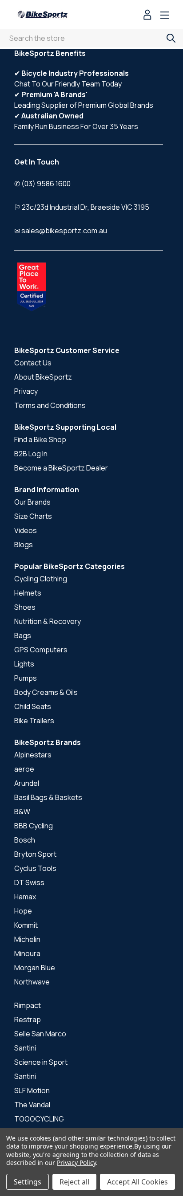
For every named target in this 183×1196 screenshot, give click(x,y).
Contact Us (33, 363)
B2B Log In (31, 454)
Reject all (74, 1182)
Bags (22, 635)
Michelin (27, 939)
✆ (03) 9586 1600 (42, 183)
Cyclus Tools (35, 868)
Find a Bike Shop (40, 439)
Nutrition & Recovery (47, 621)
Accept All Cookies (137, 1182)
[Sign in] (147, 15)
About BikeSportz (43, 377)
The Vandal (32, 1105)
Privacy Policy (76, 1162)
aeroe (24, 769)
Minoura (27, 953)
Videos (25, 530)
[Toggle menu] (165, 16)
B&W (22, 811)
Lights (24, 664)
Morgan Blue (34, 967)
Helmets (27, 593)
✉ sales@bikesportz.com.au (60, 230)
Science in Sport (41, 1062)
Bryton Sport (35, 854)
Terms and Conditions (50, 405)
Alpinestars (33, 755)
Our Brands (32, 502)
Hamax (25, 897)
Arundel (26, 783)
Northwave (32, 982)
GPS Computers (41, 650)
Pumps (25, 678)
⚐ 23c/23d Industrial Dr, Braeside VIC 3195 (81, 207)
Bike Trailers (34, 720)
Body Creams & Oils (46, 692)
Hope (23, 911)
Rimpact (27, 1005)
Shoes (25, 607)
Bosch (24, 840)
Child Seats (32, 706)
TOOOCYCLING (39, 1119)
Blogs (23, 544)
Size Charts (33, 516)
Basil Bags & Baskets (48, 797)
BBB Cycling (33, 826)
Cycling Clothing (40, 579)
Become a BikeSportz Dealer (61, 468)
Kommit (26, 925)
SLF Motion (32, 1090)
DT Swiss (29, 882)
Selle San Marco (40, 1034)
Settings (27, 1182)
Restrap (27, 1019)
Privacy (26, 391)
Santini (25, 1048)
